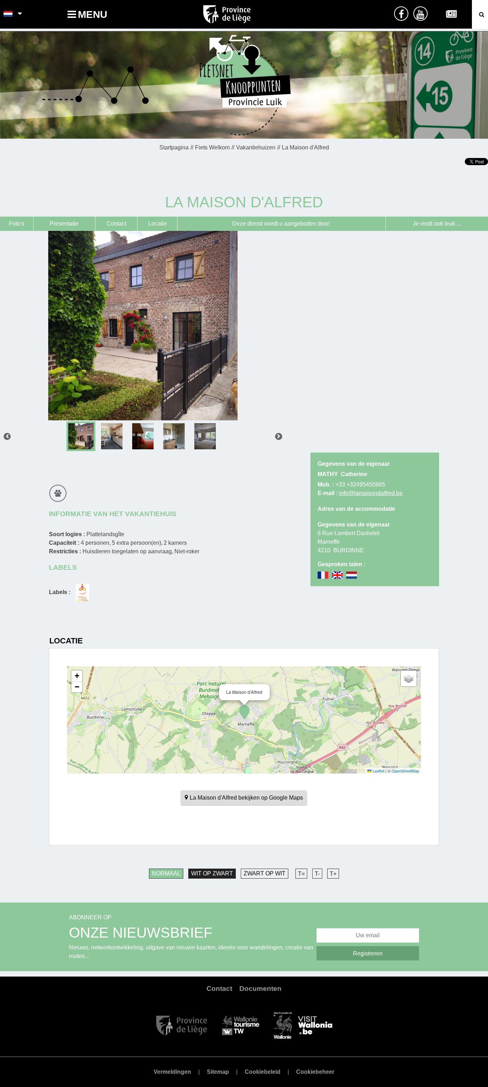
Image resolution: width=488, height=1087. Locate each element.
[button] (244, 712)
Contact (116, 224)
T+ (333, 874)
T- (317, 874)
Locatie (157, 224)
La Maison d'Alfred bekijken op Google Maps (246, 798)
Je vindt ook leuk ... (437, 224)
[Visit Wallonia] (303, 1025)
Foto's (16, 224)
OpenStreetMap (405, 771)
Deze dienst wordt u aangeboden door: (281, 224)
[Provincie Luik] (182, 1025)
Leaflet (378, 771)
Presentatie (64, 224)
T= (301, 874)
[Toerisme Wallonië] (240, 1025)
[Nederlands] (8, 14)
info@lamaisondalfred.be (371, 493)
